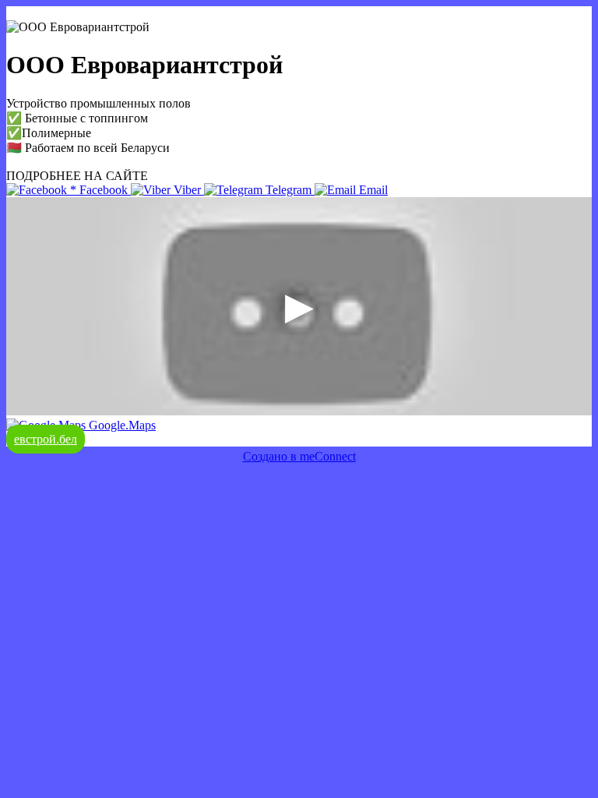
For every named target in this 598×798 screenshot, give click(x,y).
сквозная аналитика (160, 484)
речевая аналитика (55, 484)
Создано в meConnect (299, 456)
